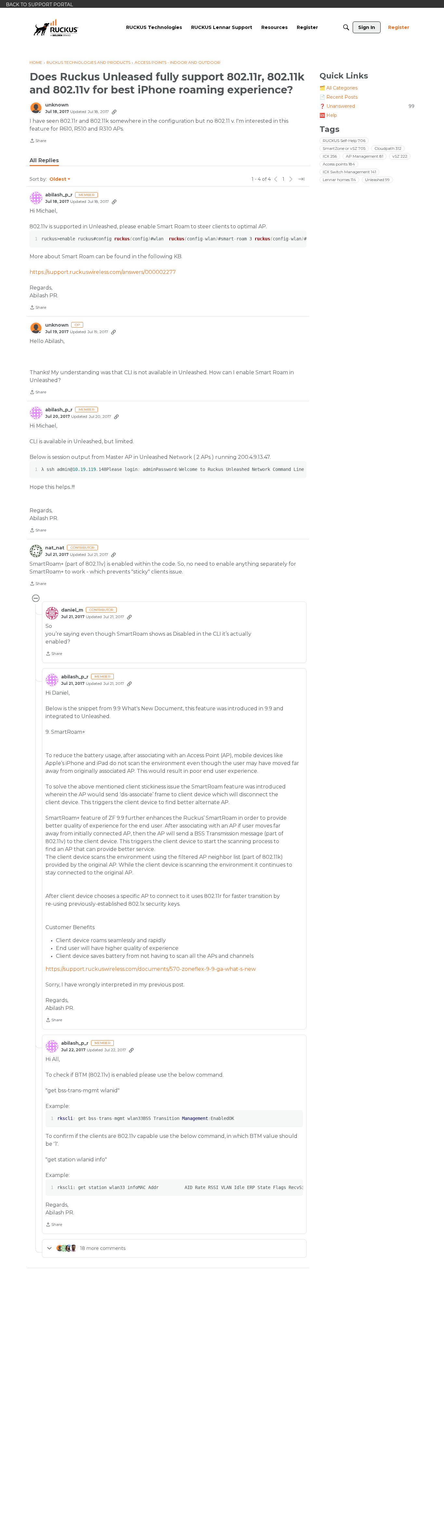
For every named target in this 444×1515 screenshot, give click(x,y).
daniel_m (72, 610)
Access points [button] (339, 164)
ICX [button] (330, 156)
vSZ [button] (399, 156)
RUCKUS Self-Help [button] (344, 140)
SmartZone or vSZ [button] (344, 148)
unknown (57, 105)
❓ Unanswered (367, 106)
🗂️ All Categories (339, 88)
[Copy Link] (114, 112)
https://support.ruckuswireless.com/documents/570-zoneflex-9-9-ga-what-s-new (151, 969)
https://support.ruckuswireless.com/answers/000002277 (103, 272)
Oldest (58, 179)
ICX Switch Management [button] (349, 171)
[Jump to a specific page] (301, 179)
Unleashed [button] (377, 179)
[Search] (346, 27)
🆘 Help (328, 115)
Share (38, 141)
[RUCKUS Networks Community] (56, 27)
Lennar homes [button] (339, 179)
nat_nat (54, 548)
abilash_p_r (58, 195)
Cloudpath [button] (387, 148)
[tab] (44, 160)
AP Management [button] (364, 156)
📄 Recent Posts (339, 97)
